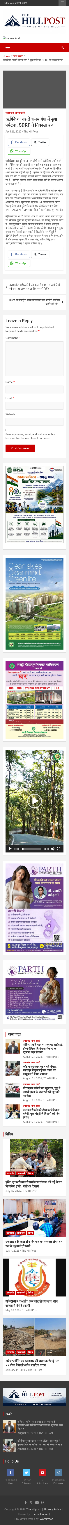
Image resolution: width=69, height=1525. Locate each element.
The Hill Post (31, 131)
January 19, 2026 (16, 1370)
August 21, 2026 (32, 1056)
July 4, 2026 (12, 1250)
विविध (9, 1134)
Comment (13, 338)
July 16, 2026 (13, 1191)
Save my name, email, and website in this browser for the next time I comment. (30, 436)
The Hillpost (33, 1509)
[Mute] (53, 849)
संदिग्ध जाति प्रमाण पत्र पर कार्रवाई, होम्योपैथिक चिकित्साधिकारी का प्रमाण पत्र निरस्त (43, 1048)
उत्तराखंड (10, 112)
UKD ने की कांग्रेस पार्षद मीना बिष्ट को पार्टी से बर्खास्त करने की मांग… (34, 302)
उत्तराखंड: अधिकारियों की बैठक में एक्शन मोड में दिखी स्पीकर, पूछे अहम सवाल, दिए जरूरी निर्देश (34, 286)
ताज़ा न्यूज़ (14, 1034)
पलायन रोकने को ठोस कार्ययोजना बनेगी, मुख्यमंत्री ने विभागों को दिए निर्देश (41, 1113)
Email (10, 398)
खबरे (8, 1414)
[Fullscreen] (59, 849)
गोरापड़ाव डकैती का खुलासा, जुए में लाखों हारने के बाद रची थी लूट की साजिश (41, 1091)
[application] (34, 801)
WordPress (46, 1519)
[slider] (31, 849)
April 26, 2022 (13, 131)
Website (10, 414)
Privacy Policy (52, 1509)
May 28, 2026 (13, 1310)
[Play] (10, 849)
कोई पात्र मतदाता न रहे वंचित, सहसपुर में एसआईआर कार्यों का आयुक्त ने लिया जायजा (39, 1070)
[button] (34, 801)
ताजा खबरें (20, 112)
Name (10, 382)
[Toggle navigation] (8, 47)
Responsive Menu (62, 3)
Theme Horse (39, 1514)
